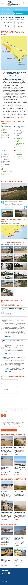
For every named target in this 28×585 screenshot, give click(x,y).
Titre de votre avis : (5, 389)
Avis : (2, 395)
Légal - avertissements (18, 576)
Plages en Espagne (5, 582)
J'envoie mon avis (9, 430)
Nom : (2, 378)
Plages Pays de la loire (18, 9)
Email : (2, 383)
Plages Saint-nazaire (19, 13)
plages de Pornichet (15, 203)
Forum (3, 578)
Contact (3, 576)
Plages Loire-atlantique (5, 13)
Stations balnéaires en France (6, 9)
